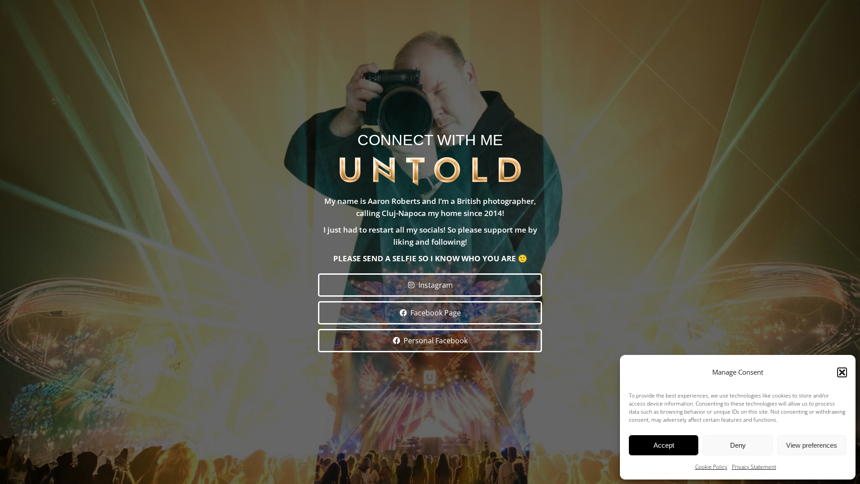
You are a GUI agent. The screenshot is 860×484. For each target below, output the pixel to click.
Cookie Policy (711, 467)
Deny (738, 445)
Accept (664, 445)
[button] (842, 372)
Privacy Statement (754, 467)
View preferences (811, 445)
